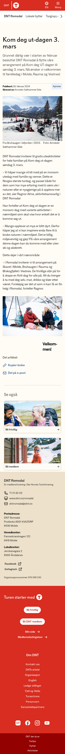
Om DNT (32, 655)
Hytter (32, 745)
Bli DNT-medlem (32, 621)
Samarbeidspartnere (32, 707)
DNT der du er (33, 736)
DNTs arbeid (33, 669)
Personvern (32, 701)
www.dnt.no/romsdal (21, 498)
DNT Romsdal (13, 16)
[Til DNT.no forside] (10, 5)
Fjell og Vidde (32, 691)
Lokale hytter (34, 16)
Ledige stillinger (32, 685)
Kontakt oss (33, 664)
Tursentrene (33, 696)
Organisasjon (32, 675)
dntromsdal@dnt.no (20, 503)
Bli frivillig (32, 610)
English (32, 680)
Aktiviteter (32, 750)
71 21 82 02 (15, 493)
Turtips (32, 741)
